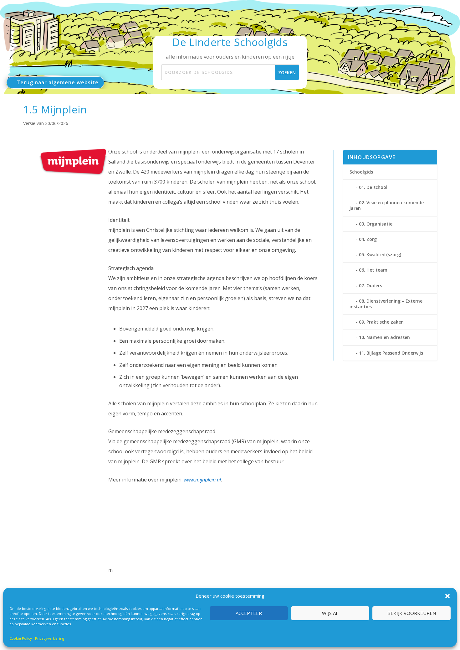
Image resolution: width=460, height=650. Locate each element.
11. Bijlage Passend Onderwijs (391, 353)
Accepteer (249, 613)
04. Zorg (368, 239)
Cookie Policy (20, 638)
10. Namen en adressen (384, 337)
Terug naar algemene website (58, 82)
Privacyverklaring (49, 638)
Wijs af (330, 613)
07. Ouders (370, 286)
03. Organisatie (375, 224)
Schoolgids (361, 172)
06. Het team (373, 270)
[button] (447, 596)
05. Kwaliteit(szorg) (380, 254)
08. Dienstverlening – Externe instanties (386, 303)
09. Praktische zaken (381, 322)
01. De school (373, 187)
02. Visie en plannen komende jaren (387, 205)
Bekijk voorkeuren (411, 613)
